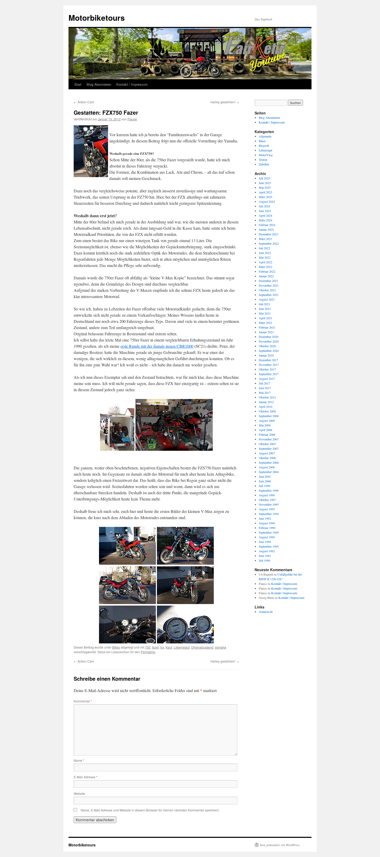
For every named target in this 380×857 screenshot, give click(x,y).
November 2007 (269, 439)
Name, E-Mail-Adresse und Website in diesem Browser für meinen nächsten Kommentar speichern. (150, 810)
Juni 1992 (265, 518)
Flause (132, 119)
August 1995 (267, 509)
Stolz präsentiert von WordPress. (280, 845)
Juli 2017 (264, 383)
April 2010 (265, 406)
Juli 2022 (264, 248)
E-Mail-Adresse (85, 777)
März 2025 (265, 197)
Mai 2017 (265, 392)
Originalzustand (202, 647)
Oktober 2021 (267, 290)
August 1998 (267, 495)
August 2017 (267, 378)
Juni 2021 (265, 309)
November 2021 (269, 285)
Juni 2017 (265, 388)
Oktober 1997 (267, 500)
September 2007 (269, 448)
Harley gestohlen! (224, 102)
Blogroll (264, 145)
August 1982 (267, 551)
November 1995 (269, 504)
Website (79, 793)
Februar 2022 (267, 271)
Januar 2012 (266, 402)
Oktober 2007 (267, 444)
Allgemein (265, 136)
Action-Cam (84, 102)
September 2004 (269, 472)
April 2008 (265, 430)
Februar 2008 (267, 434)
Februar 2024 (267, 225)
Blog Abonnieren (99, 84)
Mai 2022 (265, 257)
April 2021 (265, 318)
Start (77, 84)
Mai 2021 (265, 313)
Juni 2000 (265, 481)
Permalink (148, 652)
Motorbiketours (97, 17)
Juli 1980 (264, 560)
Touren (263, 159)
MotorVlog (266, 155)
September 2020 (269, 350)
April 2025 (265, 192)
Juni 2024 (265, 211)
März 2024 (265, 220)
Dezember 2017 (268, 360)
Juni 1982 (265, 556)
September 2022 (269, 243)
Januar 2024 (266, 229)
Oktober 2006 (267, 458)
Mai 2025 (265, 187)
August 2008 (267, 420)
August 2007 (267, 453)
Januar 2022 (266, 276)
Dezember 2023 (268, 234)
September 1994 (269, 514)
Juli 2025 (264, 178)
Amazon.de (266, 611)
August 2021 (267, 299)
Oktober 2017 (267, 369)
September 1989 (269, 532)
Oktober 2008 (267, 411)
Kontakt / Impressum (132, 84)
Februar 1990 (267, 528)
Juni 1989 (265, 542)
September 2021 (269, 295)
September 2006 (269, 462)
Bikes (116, 647)
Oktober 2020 (267, 346)
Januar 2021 (266, 332)
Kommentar (83, 701)
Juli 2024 (264, 206)
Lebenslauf (181, 647)
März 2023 (265, 239)
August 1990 (267, 523)
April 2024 (265, 215)
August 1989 (267, 537)
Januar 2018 (266, 355)
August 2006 (267, 467)
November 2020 (269, 341)
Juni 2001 (265, 476)
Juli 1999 (264, 486)
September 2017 (269, 374)
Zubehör (264, 164)
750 (147, 647)
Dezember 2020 (268, 337)
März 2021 (265, 323)
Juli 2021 (264, 304)
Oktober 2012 (267, 397)
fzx (162, 647)
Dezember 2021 (268, 281)
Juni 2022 (265, 253)
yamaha (220, 647)
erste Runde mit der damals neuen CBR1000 (156, 346)
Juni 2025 (265, 183)
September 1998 (269, 490)
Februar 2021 (267, 327)
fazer (155, 647)
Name (79, 760)
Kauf (169, 647)
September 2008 (269, 416)
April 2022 (265, 262)
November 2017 (269, 364)
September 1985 (269, 546)
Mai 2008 (265, 425)
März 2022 (265, 267)
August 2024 (267, 201)
